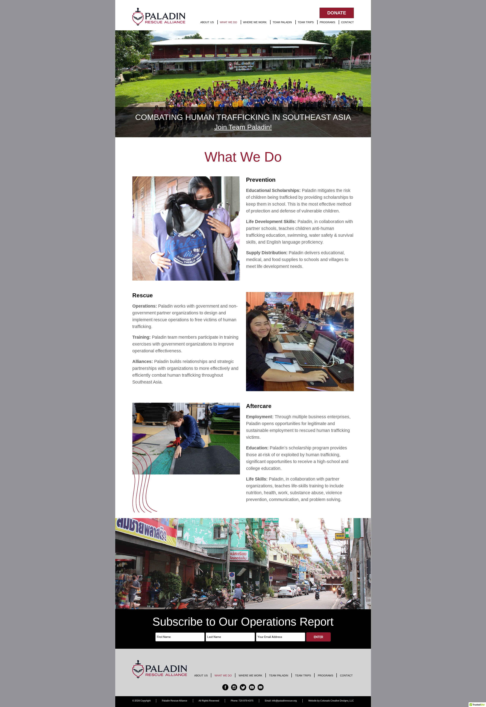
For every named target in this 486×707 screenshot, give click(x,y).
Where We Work (255, 22)
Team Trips (306, 22)
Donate (336, 12)
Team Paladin (282, 22)
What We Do (228, 22)
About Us (207, 22)
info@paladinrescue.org (284, 700)
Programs (327, 22)
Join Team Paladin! (243, 127)
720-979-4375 (246, 700)
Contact (347, 22)
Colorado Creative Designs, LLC (337, 700)
